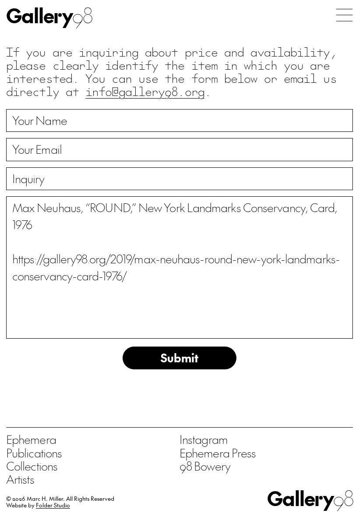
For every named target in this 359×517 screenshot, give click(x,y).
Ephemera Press (218, 452)
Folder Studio (53, 505)
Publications (34, 452)
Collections (31, 466)
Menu (344, 15)
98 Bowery (205, 466)
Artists (20, 479)
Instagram (204, 439)
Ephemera (31, 439)
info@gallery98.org (144, 91)
